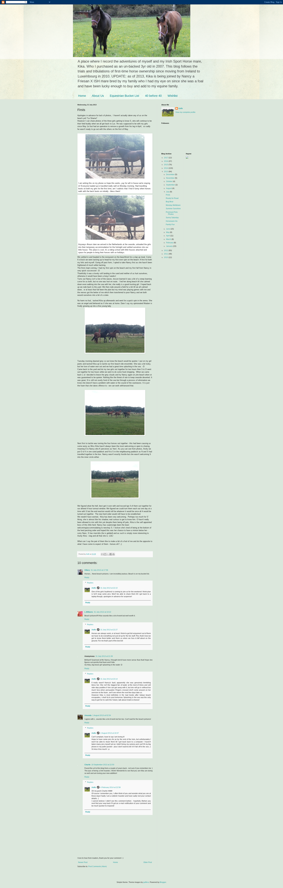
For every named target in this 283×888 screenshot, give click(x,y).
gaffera (146, 882)
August (169, 188)
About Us (98, 95)
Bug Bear (169, 202)
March (169, 239)
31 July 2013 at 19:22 (102, 612)
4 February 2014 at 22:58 (110, 787)
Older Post (147, 862)
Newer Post (82, 862)
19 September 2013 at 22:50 (102, 765)
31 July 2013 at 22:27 (109, 630)
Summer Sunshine (173, 209)
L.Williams (88, 612)
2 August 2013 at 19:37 (109, 733)
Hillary (87, 570)
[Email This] (102, 554)
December (170, 174)
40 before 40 (153, 95)
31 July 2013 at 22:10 (109, 588)
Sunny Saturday (172, 218)
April (168, 236)
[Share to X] (107, 554)
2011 (166, 254)
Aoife (94, 588)
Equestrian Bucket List (124, 95)
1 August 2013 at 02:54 (101, 715)
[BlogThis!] (105, 554)
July (168, 192)
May (168, 232)
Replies (90, 583)
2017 (166, 158)
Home (82, 95)
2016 (166, 161)
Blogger (163, 882)
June (168, 229)
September (170, 185)
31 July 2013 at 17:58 (99, 570)
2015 (166, 165)
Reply (86, 577)
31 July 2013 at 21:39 (104, 656)
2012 (166, 250)
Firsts (168, 195)
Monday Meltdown (173, 205)
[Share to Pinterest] (113, 554)
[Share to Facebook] (110, 554)
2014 (166, 168)
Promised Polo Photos (172, 213)
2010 (166, 257)
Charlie (87, 765)
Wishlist (173, 95)
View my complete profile (185, 112)
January (169, 246)
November (170, 178)
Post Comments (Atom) (97, 866)
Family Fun (170, 224)
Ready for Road (172, 198)
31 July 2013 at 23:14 (109, 679)
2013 (166, 172)
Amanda (88, 715)
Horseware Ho (171, 221)
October (169, 181)
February (170, 243)
